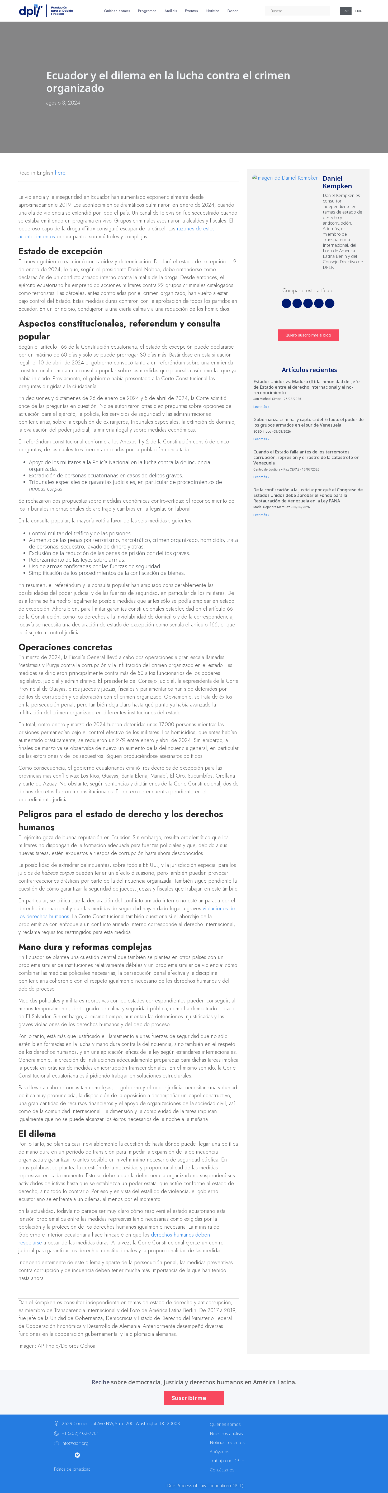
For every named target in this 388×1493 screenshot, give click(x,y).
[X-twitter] (56, 1455)
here (60, 173)
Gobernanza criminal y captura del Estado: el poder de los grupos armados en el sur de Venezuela (308, 422)
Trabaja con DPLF (227, 1460)
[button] (286, 303)
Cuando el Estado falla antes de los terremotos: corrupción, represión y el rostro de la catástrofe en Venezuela (306, 457)
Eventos (191, 11)
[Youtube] (88, 1455)
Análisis (170, 11)
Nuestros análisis (226, 1433)
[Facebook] (98, 1455)
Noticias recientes (227, 1442)
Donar (233, 11)
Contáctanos (222, 1470)
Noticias (213, 11)
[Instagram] (66, 1455)
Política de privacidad (72, 1469)
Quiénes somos (117, 11)
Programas (147, 11)
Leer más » (261, 407)
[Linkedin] (109, 1455)
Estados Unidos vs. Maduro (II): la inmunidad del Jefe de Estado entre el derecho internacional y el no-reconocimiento (306, 387)
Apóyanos (219, 1451)
